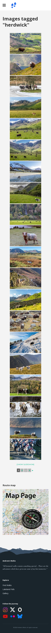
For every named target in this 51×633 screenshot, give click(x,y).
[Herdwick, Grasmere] (25, 43)
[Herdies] (25, 364)
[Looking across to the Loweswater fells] (25, 257)
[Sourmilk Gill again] (25, 214)
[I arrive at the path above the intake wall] (25, 342)
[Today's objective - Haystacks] (25, 107)
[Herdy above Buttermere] (25, 64)
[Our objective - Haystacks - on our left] (25, 128)
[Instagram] (5, 609)
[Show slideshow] (25, 464)
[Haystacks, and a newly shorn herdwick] (25, 299)
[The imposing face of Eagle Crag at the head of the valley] (25, 193)
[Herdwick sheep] (25, 278)
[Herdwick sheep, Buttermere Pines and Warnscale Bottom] (25, 150)
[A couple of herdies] (25, 385)
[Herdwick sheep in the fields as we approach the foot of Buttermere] (25, 171)
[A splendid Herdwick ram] (25, 235)
